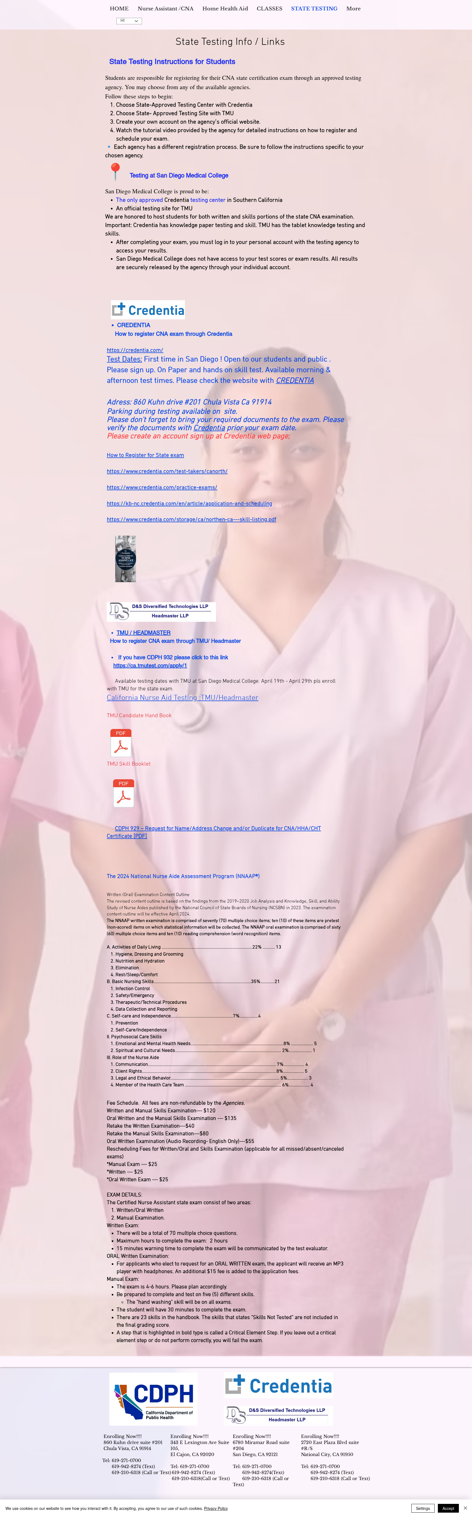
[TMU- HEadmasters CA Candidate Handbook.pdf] (121, 744)
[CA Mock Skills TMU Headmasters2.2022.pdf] (123, 794)
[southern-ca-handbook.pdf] (126, 560)
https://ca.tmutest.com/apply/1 (150, 665)
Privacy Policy (216, 1508)
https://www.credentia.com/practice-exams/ (162, 487)
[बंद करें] (465, 1508)
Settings (423, 1508)
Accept (448, 1508)
